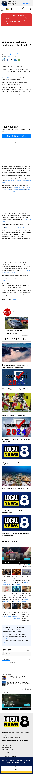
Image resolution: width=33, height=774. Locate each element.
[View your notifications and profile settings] (29, 659)
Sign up (28, 647)
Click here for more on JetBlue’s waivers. (16, 240)
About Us (10, 734)
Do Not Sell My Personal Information (11, 737)
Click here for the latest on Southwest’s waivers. (16, 228)
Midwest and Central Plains (18, 187)
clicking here (6, 638)
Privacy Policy (19, 732)
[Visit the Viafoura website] (28, 689)
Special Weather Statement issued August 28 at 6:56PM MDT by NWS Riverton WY (16, 21)
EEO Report (5, 732)
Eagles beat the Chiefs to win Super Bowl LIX (13, 415)
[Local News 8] (10, 9)
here (4, 642)
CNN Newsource (6, 54)
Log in (25, 647)
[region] (16, 669)
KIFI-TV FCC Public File (19, 734)
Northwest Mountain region (18, 189)
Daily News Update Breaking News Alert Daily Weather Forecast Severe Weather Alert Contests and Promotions (8, 749)
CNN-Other (14, 299)
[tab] (6, 659)
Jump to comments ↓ (7, 305)
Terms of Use (11, 732)
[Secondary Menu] (4, 9)
